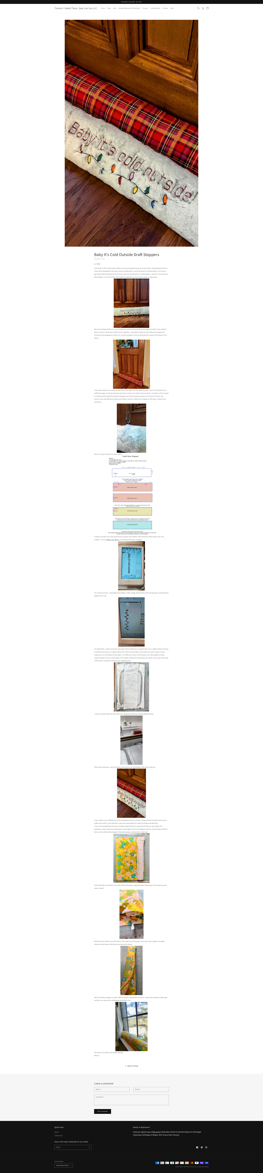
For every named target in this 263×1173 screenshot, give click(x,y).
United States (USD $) (62, 1165)
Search (56, 1132)
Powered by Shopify (204, 1166)
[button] (198, 8)
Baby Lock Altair (113, 540)
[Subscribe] (89, 1147)
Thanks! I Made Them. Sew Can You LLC (188, 1166)
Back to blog (132, 1066)
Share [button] (98, 264)
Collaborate (58, 1136)
